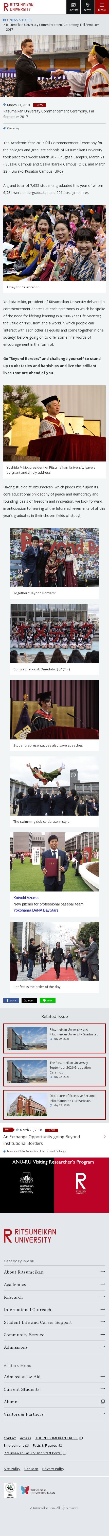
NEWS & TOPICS (21, 20)
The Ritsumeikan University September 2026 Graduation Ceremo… (70, 1068)
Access (25, 1438)
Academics (15, 1284)
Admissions (16, 1347)
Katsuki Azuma (26, 898)
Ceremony (13, 128)
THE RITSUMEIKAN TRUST (56, 1438)
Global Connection (29, 1151)
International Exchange (53, 1151)
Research (12, 1151)
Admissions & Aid (22, 1376)
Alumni (11, 1401)
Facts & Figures (45, 1445)
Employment (14, 1445)
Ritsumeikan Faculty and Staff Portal (33, 1453)
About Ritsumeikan (24, 1271)
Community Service (24, 1334)
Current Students (22, 1389)
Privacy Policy (53, 1468)
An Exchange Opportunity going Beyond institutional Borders (41, 1140)
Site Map (31, 1468)
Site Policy (12, 1468)
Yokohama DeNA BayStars (36, 910)
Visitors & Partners (24, 1414)
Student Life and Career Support (38, 1322)
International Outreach (27, 1309)
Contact (10, 1438)
